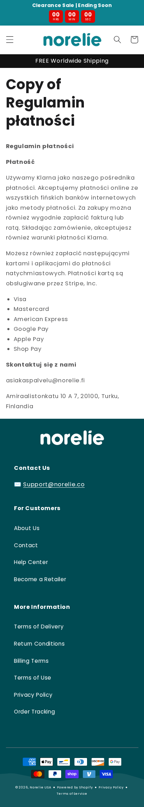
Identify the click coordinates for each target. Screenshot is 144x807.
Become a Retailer (40, 579)
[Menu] (9, 39)
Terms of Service (72, 793)
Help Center (31, 562)
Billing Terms (31, 661)
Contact (26, 545)
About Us (26, 528)
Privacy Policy (33, 694)
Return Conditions (39, 643)
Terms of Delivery (39, 626)
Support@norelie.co (54, 484)
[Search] (117, 39)
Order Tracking (34, 711)
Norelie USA (40, 787)
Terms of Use (32, 677)
